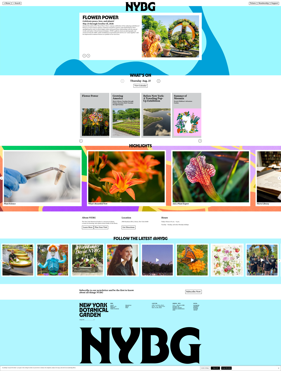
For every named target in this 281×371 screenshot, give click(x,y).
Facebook (196, 306)
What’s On (113, 306)
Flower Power (90, 96)
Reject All (215, 368)
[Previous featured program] (84, 55)
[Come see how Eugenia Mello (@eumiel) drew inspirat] (122, 260)
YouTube (195, 308)
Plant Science (10, 204)
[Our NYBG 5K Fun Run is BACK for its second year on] (262, 260)
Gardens (112, 307)
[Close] (278, 368)
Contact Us (176, 306)
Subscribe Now (193, 292)
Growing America (118, 97)
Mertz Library (263, 204)
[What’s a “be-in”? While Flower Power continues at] (157, 260)
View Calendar (140, 86)
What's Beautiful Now (97, 204)
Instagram (196, 305)
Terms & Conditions (178, 308)
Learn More (88, 227)
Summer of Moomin (180, 97)
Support (274, 3)
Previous (1, 178)
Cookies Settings (205, 368)
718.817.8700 (180, 305)
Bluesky (195, 307)
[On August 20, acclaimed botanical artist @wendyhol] (227, 260)
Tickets (253, 3)
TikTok (195, 309)
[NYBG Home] (140, 6)
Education (128, 305)
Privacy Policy (177, 307)
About (127, 306)
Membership (263, 3)
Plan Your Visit (101, 227)
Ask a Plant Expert (181, 204)
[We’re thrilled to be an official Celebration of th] (87, 260)
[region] (140, 368)
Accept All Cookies (226, 368)
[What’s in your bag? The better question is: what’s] (17, 260)
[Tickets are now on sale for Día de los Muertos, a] (52, 260)
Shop (126, 307)
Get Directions (128, 227)
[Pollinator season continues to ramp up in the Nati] (192, 260)
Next (158, 81)
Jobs (174, 309)
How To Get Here (157, 307)
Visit (112, 305)
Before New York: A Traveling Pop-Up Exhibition (153, 98)
